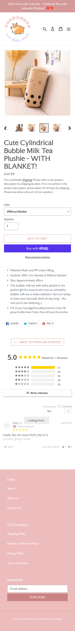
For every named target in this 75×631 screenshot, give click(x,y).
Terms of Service (17, 563)
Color (7, 204)
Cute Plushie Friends (31, 618)
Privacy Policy (15, 553)
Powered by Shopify (52, 618)
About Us (13, 498)
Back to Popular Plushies (40, 342)
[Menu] (69, 29)
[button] (64, 446)
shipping (26, 180)
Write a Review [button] (39, 393)
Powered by (57, 406)
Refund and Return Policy (23, 543)
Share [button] (10, 446)
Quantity (9, 219)
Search (11, 488)
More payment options (37, 257)
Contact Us (14, 508)
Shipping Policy (16, 533)
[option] (19, 127)
